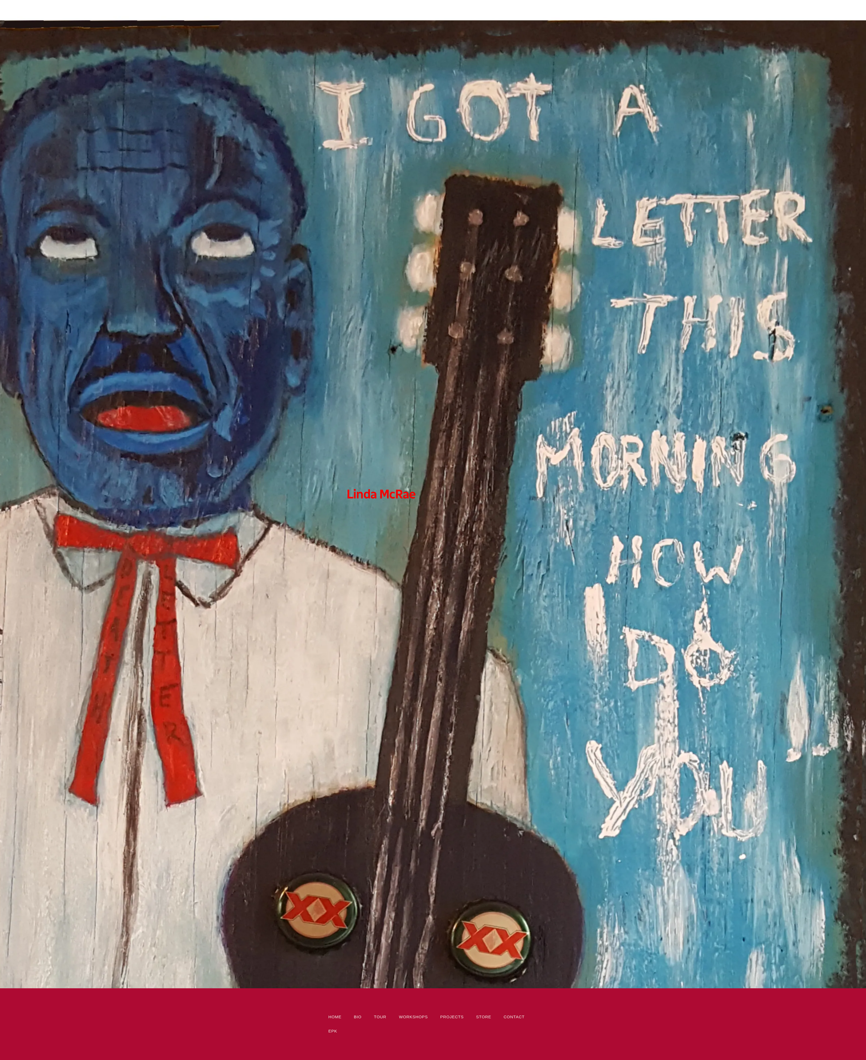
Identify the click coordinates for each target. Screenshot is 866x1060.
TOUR (380, 1017)
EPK (332, 1031)
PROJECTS (452, 1017)
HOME (334, 1017)
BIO (358, 1017)
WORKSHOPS (413, 1017)
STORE (483, 1017)
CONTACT (514, 1017)
